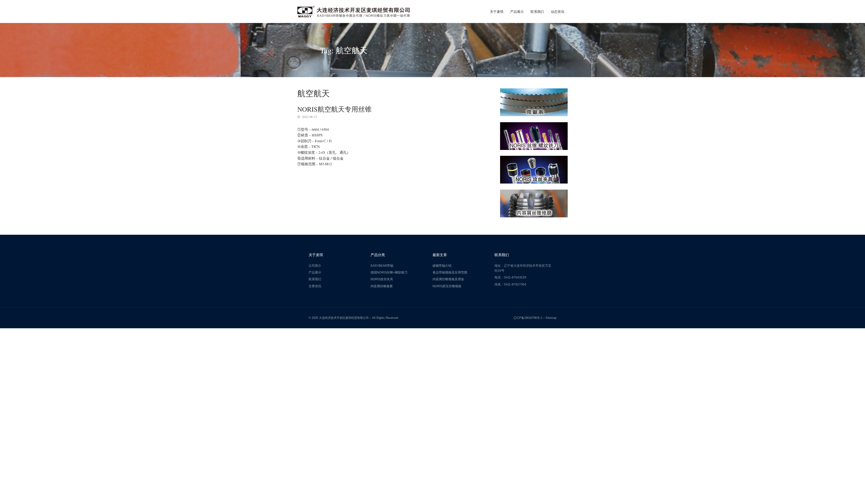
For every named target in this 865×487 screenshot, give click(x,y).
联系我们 (537, 11)
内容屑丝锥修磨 (382, 286)
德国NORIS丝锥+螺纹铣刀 (389, 272)
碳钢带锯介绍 (441, 265)
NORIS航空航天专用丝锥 (334, 108)
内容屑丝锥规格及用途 (448, 279)
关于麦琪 (496, 11)
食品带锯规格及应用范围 (449, 272)
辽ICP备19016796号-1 (527, 317)
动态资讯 (557, 11)
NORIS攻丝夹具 (382, 279)
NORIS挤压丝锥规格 (446, 286)
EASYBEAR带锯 (382, 265)
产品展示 (517, 11)
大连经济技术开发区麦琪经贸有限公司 (344, 317)
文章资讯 (315, 286)
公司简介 (315, 265)
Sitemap (551, 317)
